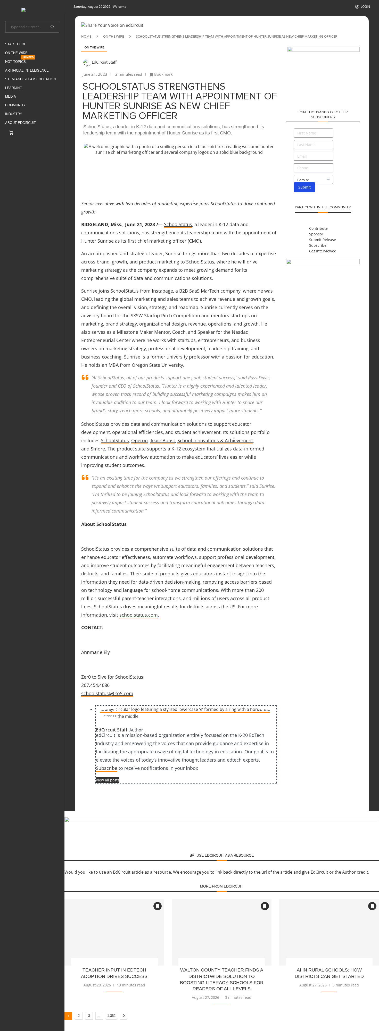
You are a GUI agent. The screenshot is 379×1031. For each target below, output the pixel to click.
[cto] (221, 820)
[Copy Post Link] (165, 168)
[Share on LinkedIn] (140, 168)
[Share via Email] (177, 168)
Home (86, 36)
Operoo (139, 440)
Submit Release (322, 239)
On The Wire (16, 53)
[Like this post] (90, 168)
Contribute (318, 228)
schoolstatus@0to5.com (107, 693)
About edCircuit (20, 123)
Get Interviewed (322, 251)
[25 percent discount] (323, 262)
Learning (13, 88)
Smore (98, 449)
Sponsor (316, 234)
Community (15, 105)
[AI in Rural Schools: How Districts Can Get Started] (329, 932)
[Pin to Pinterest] (128, 168)
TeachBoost (162, 440)
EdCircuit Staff (104, 62)
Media (10, 96)
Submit (304, 187)
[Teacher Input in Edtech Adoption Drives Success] (114, 932)
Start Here (15, 44)
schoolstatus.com (138, 615)
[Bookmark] (157, 906)
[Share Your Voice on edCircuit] (112, 25)
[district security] (323, 49)
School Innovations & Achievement (215, 440)
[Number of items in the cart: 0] (11, 133)
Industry (13, 114)
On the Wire (113, 36)
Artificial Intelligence (27, 70)
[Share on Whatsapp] (153, 168)
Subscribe (106, 768)
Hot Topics (19, 61)
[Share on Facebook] (103, 168)
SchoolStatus (178, 224)
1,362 (111, 1016)
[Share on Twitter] (116, 168)
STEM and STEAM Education (30, 79)
